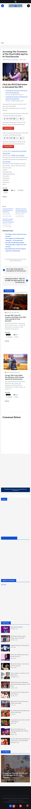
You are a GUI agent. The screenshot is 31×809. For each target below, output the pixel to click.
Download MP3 (8, 128)
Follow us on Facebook (18, 155)
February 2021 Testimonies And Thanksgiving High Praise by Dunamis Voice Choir (19, 730)
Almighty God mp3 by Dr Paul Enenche (20, 645)
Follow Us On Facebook (9, 538)
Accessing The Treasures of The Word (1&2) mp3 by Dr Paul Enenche (15, 259)
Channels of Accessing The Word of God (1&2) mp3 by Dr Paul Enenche (21, 210)
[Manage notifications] (27, 805)
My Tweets (3, 584)
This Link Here (7, 161)
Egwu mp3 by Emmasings (16, 627)
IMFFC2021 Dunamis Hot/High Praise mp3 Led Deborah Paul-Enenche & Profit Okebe (20, 684)
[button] (27, 752)
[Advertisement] (15, 25)
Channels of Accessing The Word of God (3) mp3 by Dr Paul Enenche (8, 220)
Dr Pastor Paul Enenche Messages (10, 59)
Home (2, 43)
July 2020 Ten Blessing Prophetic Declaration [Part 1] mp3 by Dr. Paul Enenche (16, 244)
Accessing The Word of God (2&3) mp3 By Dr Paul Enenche (8, 210)
